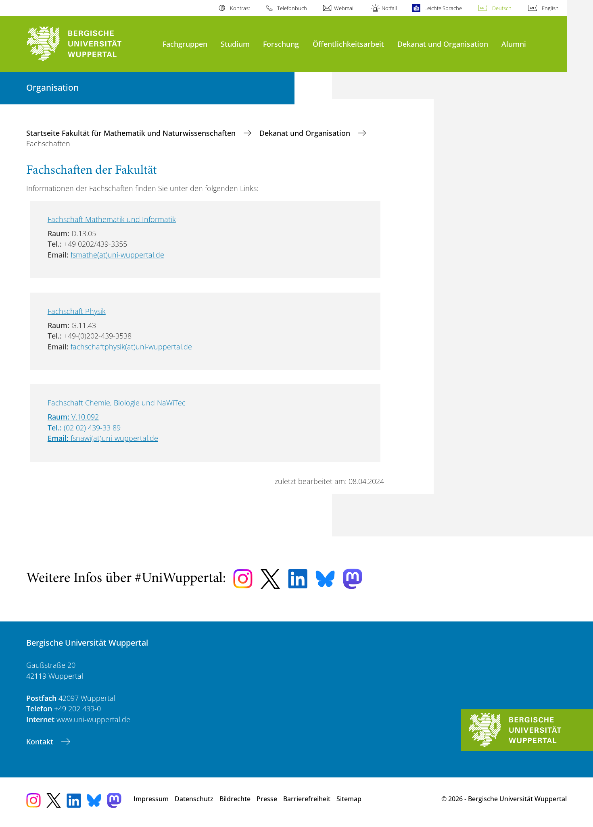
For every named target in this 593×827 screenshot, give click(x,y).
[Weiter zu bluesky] (325, 578)
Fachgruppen (185, 44)
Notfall (389, 8)
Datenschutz (194, 798)
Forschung (281, 44)
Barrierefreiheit (306, 798)
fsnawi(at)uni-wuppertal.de (114, 438)
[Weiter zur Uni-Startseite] (90, 44)
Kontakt (40, 741)
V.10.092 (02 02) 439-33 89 (84, 427)
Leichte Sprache (442, 8)
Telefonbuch (292, 8)
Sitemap (348, 798)
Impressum (151, 798)
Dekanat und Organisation (442, 44)
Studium (235, 44)
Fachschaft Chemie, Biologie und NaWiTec (117, 402)
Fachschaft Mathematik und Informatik (112, 219)
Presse (267, 798)
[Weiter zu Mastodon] (352, 579)
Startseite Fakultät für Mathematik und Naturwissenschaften (132, 133)
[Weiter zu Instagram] (243, 578)
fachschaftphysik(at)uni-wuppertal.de (131, 346)
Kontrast (240, 8)
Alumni (513, 44)
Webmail (344, 8)
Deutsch (502, 8)
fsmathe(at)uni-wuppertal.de (117, 255)
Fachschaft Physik (77, 311)
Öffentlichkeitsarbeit (348, 44)
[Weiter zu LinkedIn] (297, 578)
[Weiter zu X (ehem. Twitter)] (270, 579)
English (550, 8)
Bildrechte (235, 798)
